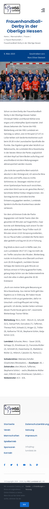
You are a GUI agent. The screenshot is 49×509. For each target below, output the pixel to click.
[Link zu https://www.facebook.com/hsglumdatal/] (6, 465)
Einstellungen (39, 486)
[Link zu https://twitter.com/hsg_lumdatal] (12, 465)
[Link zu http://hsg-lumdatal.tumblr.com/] (19, 465)
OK (24, 504)
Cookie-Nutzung (29, 487)
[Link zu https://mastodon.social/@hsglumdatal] (37, 465)
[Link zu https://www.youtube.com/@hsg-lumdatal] (25, 465)
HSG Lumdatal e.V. (34, 481)
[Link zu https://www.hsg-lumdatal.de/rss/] (31, 465)
